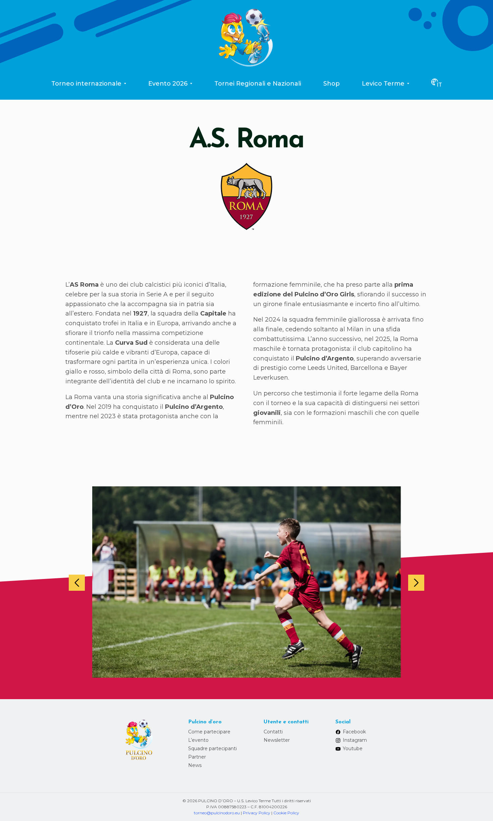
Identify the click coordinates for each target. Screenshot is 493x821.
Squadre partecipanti (212, 748)
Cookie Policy (286, 812)
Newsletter (277, 740)
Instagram (355, 740)
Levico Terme (383, 83)
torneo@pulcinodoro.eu (217, 812)
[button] (77, 583)
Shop (331, 83)
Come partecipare (209, 732)
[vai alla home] (246, 36)
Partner (197, 757)
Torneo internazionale (86, 83)
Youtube (353, 748)
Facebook (354, 732)
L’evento (198, 740)
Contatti (273, 732)
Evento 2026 (167, 83)
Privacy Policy (256, 812)
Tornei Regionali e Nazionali (257, 83)
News (195, 765)
